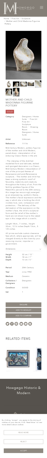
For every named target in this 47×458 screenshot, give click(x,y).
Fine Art (15, 18)
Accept (23, 451)
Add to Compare (23, 315)
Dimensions (10, 249)
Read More (23, 432)
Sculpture (26, 18)
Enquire (23, 305)
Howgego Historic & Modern (23, 390)
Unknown (26, 139)
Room (24, 127)
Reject (23, 441)
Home (6, 18)
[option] (18, 359)
